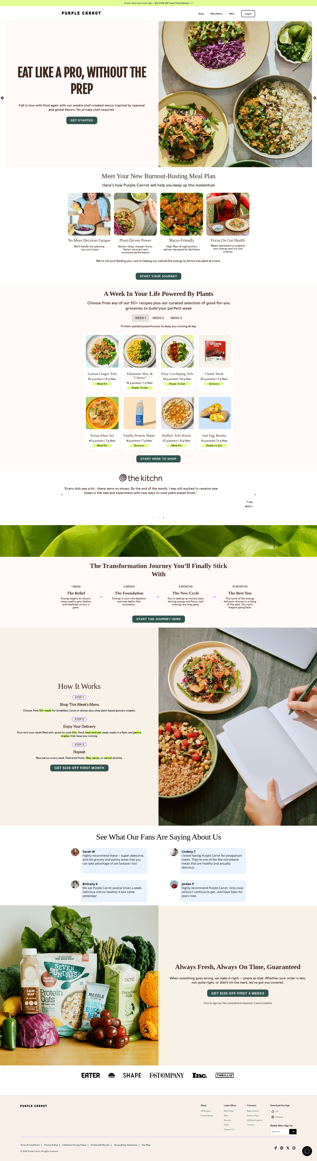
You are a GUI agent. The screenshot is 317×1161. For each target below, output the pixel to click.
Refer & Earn (253, 1111)
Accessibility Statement (125, 1145)
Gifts (232, 13)
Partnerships (253, 1115)
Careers (250, 1124)
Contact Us (229, 1129)
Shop (201, 13)
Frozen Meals (207, 1115)
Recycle (227, 1120)
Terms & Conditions (30, 1145)
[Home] (81, 13)
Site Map (146, 1145)
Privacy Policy (51, 1145)
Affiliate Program (255, 1120)
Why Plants (216, 13)
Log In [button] (248, 13)
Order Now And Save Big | (158, 3)
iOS (277, 1111)
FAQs (226, 1124)
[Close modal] (307, 1151)
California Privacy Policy (74, 1145)
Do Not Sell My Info (100, 1145)
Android (279, 1117)
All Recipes (206, 1111)
